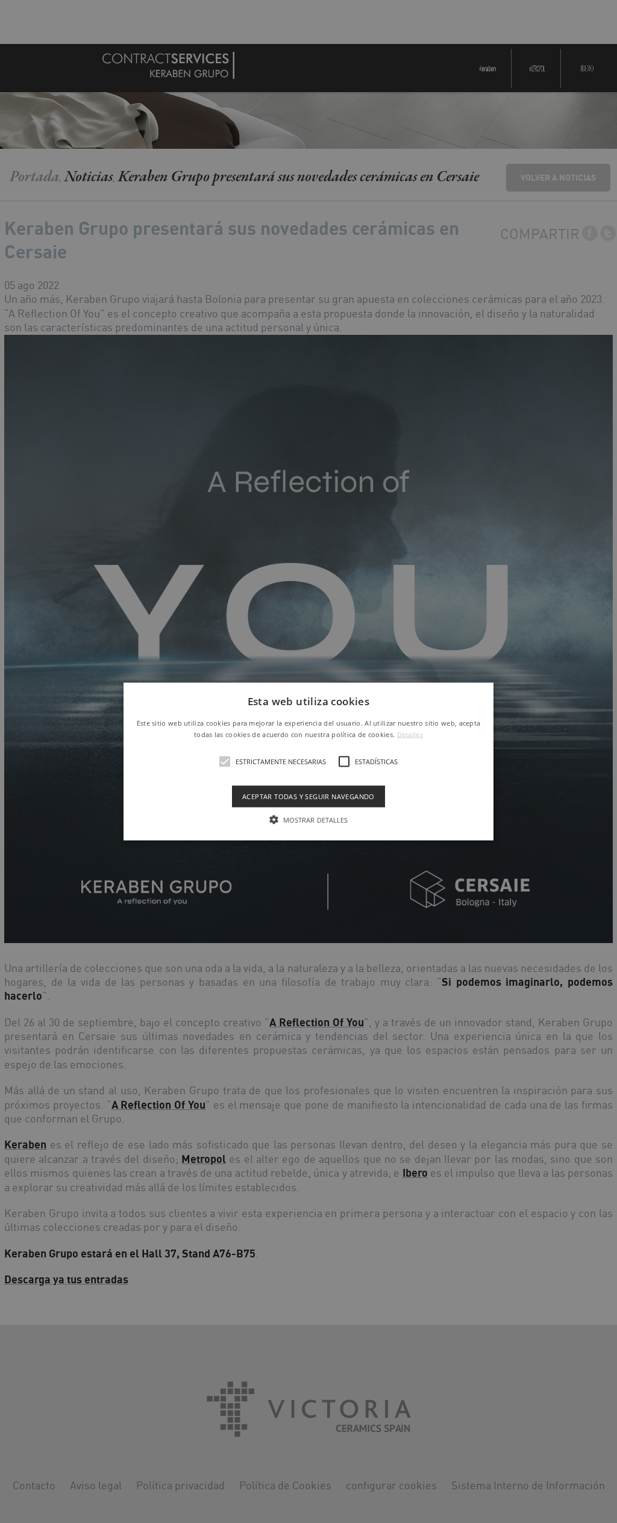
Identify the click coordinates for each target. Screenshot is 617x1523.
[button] (308, 761)
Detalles (410, 734)
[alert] (308, 761)
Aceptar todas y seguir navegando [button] (308, 796)
